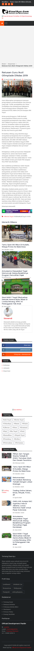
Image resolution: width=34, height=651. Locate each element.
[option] (21, 2)
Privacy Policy (8, 612)
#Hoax (14, 427)
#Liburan (6, 427)
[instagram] (9, 4)
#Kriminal (23, 427)
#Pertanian (19, 443)
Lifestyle (6, 368)
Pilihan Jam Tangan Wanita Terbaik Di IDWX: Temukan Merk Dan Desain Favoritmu (22, 457)
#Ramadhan (7, 435)
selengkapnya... (17, 592)
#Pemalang (7, 439)
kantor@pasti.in (12, 629)
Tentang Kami (8, 602)
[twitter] (6, 4)
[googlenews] (12, 4)
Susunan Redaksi (9, 604)
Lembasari (6, 584)
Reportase (27, 79)
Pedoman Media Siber (10, 607)
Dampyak (6, 592)
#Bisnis (16, 423)
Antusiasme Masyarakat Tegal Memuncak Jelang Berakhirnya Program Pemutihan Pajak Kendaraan (15, 274)
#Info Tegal (7, 420)
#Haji (5, 431)
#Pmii (22, 431)
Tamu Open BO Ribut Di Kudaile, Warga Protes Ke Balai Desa (15, 246)
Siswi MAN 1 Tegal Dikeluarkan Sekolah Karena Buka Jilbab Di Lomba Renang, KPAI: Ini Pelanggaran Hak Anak (15, 300)
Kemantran (7, 588)
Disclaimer (7, 609)
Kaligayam (17, 588)
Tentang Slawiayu (12, 631)
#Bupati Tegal (19, 435)
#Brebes (17, 439)
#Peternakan (7, 443)
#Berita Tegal (8, 216)
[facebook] (3, 4)
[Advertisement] (17, 45)
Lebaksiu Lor (17, 584)
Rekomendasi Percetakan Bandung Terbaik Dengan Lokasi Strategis (22, 481)
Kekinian (6, 365)
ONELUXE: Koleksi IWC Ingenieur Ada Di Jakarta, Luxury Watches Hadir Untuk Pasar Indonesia (22, 505)
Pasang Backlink (9, 614)
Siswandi (18, 79)
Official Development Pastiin (21, 647)
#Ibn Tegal (13, 431)
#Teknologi (7, 423)
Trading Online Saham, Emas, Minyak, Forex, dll (22, 493)
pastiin (6, 627)
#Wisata (25, 423)
